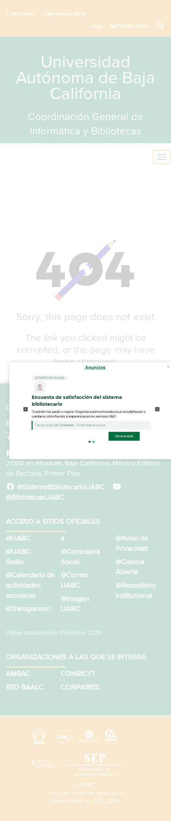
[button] (25, 409)
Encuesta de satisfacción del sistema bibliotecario (76, 400)
